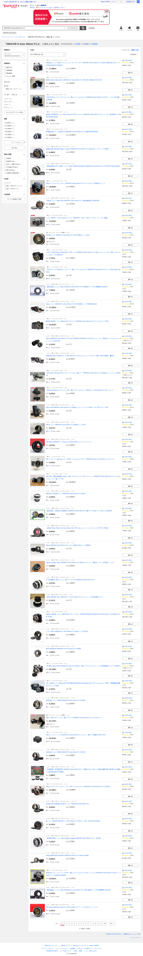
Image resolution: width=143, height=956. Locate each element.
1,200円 (77, 44)
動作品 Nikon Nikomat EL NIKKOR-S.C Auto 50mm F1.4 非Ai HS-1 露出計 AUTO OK (74, 80)
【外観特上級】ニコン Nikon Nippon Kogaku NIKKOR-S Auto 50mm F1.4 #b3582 (73, 838)
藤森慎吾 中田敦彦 (132, 1)
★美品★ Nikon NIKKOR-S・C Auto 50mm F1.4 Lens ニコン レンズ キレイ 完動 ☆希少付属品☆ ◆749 (80, 355)
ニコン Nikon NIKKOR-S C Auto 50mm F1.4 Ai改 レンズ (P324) (67, 631)
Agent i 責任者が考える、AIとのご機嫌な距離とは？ (20, 2)
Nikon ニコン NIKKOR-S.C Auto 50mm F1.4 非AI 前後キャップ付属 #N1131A (71, 304)
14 (49, 106)
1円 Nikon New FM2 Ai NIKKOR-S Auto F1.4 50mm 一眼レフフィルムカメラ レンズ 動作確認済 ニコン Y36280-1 (83, 666)
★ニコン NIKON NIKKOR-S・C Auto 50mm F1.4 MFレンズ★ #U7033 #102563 (73, 821)
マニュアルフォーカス (57, 60)
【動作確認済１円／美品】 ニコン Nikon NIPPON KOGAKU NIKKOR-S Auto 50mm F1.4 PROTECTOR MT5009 (83, 166)
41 (49, 328)
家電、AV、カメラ (50, 232)
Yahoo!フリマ (65, 945)
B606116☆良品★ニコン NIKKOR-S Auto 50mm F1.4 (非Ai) (65, 493)
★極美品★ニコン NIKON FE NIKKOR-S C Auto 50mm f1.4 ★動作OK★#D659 (72, 131)
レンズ (47, 146)
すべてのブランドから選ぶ (14, 112)
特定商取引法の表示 (52, 951)
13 (49, 190)
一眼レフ (48, 60)
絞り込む (15, 148)
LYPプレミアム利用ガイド (84, 948)
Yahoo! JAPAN (105, 1)
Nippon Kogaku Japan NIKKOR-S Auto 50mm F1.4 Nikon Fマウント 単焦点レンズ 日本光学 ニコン (80, 562)
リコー (7, 104)
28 (49, 741)
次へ (111, 923)
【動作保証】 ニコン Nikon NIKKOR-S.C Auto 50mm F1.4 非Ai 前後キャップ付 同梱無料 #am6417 (78, 890)
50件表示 (133, 54)
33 (49, 172)
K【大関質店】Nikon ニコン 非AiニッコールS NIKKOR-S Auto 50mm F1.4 (70, 580)
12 (49, 278)
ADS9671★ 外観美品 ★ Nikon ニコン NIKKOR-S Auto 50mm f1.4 (67, 804)
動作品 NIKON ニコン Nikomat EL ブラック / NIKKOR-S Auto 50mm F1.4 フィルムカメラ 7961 (77, 321)
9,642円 (85, 44)
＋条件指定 (91, 28)
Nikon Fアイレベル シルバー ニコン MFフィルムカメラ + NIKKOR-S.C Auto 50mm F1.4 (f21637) (78, 786)
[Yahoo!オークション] (15, 5)
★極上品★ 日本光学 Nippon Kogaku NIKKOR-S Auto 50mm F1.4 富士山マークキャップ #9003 (77, 149)
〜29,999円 (9, 131)
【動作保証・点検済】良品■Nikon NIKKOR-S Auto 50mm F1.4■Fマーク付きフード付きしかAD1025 (79, 511)
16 (49, 586)
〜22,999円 (9, 129)
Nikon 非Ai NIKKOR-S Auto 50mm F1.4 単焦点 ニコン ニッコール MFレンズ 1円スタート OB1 (77, 407)
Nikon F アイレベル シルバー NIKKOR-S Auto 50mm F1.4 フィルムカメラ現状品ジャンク (75, 183)
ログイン (32, 7)
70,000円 (94, 44)
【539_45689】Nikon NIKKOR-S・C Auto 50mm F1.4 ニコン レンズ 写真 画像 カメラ (74, 597)
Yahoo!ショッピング (79, 945)
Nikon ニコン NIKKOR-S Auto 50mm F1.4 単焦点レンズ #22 (66, 424)
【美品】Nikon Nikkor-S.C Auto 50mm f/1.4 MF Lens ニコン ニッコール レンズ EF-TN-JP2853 (77, 528)
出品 (131, 72)
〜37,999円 (9, 134)
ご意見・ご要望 (77, 951)
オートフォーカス (56, 456)
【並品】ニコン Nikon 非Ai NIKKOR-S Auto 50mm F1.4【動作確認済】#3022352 (72, 200)
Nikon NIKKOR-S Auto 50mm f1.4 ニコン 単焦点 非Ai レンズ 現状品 (68, 545)
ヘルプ (113, 1)
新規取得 (43, 5)
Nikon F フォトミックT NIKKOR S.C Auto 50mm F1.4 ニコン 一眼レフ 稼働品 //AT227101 (76, 735)
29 (49, 224)
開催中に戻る (135, 50)
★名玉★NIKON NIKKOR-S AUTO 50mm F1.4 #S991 (63, 648)
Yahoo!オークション (51, 945)
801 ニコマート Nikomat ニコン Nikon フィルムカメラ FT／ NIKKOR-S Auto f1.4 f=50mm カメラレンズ (80, 459)
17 (49, 552)
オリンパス (74, 801)
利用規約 (72, 948)
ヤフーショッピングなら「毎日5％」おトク (51, 7)
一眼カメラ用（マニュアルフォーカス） (60, 146)
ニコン (65, 60)
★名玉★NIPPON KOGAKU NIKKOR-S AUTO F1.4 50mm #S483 (67, 855)
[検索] (138, 1)
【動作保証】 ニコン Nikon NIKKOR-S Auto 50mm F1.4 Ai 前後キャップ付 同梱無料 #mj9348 (76, 287)
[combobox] (35, 28)
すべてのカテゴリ (73, 28)
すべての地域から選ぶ (14, 199)
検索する (83, 28)
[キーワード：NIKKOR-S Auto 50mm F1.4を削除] (23, 55)
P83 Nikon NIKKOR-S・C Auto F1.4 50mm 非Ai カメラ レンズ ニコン (69, 442)
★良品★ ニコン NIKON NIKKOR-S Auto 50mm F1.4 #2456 (65, 700)
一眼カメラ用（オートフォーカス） (59, 594)
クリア (64, 28)
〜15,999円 (10, 126)
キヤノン (8, 107)
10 (49, 431)
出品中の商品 (128, 60)
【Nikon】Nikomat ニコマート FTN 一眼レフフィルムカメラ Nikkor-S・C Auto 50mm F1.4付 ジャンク (80, 390)
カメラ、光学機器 (60, 232)
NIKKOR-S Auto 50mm (9, 33)
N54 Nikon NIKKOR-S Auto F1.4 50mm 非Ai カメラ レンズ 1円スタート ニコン (72, 907)
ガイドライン (98, 948)
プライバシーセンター (62, 948)
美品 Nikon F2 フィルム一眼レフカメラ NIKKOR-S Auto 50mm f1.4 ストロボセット (74, 717)
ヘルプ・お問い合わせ (90, 951)
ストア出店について (65, 951)
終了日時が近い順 (37, 54)
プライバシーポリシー (47, 948)
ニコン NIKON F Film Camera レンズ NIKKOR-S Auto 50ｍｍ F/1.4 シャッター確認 (77, 218)
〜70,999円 (9, 137)
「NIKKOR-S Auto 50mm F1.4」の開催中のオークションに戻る (123, 934)
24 (49, 672)
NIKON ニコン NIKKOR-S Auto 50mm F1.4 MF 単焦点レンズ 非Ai (67, 235)
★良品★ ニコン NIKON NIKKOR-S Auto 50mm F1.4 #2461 (65, 752)
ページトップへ (134, 937)
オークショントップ (8, 37)
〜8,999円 (9, 123)
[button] (14, 63)
